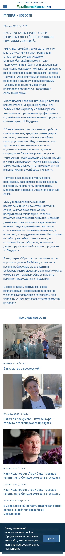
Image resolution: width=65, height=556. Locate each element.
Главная (9, 15)
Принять (51, 538)
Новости (25, 15)
